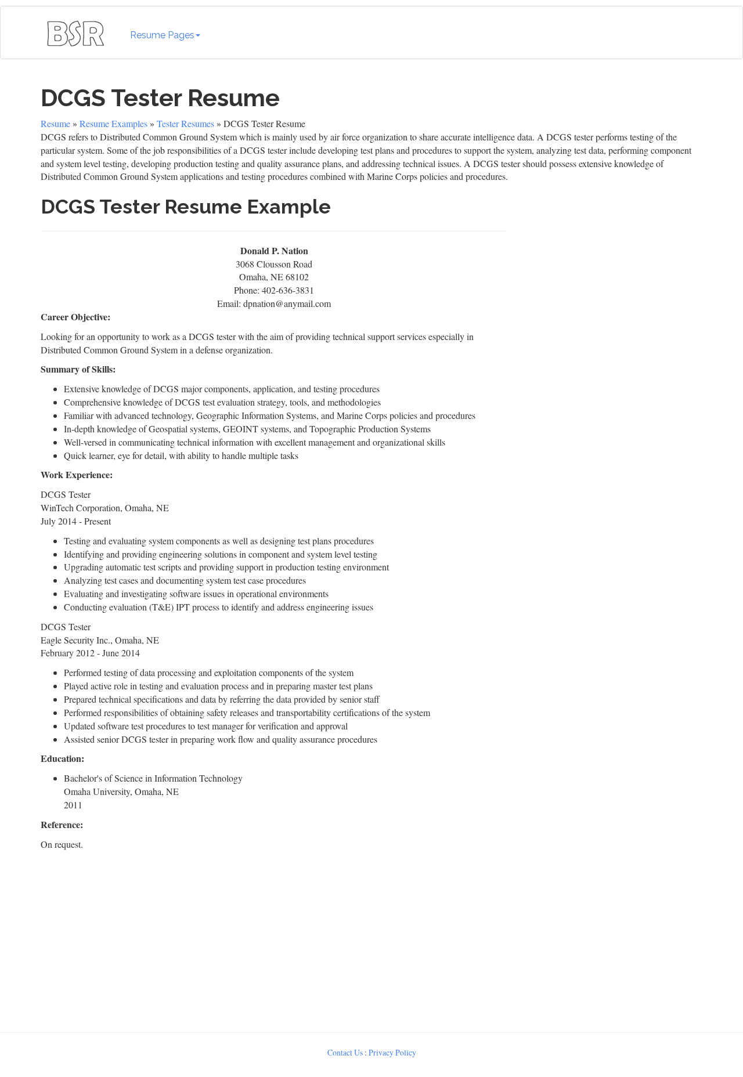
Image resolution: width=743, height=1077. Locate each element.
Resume (55, 123)
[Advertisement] (607, 297)
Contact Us (345, 1052)
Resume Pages (162, 35)
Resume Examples (113, 123)
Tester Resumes (185, 123)
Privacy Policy (392, 1052)
